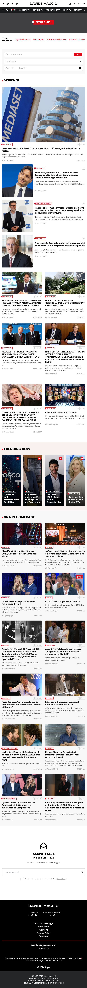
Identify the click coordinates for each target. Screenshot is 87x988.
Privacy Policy (61, 879)
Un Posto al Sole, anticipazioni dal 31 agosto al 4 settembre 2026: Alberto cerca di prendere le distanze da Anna (21, 756)
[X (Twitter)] (81, 144)
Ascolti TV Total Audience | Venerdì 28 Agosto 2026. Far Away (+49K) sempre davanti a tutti (63, 651)
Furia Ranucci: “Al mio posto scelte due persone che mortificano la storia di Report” (21, 704)
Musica (6, 547)
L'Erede (49, 698)
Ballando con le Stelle (56, 40)
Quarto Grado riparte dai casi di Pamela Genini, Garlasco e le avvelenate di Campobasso (18, 805)
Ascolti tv (24, 10)
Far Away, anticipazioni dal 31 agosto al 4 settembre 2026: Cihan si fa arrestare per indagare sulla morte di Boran (64, 806)
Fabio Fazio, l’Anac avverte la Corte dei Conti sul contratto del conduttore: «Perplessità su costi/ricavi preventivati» (59, 210)
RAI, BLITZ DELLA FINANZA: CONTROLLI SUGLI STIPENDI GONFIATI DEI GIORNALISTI (65, 303)
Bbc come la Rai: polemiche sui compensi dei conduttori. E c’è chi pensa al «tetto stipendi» (60, 244)
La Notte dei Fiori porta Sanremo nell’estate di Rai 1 (19, 602)
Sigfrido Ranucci (23, 40)
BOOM (49, 597)
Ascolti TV (7, 645)
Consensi (43, 936)
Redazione (43, 926)
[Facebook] (78, 144)
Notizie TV (38, 10)
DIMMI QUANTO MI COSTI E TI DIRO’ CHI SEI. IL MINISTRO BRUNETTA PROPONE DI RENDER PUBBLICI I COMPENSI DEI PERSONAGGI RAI (20, 416)
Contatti (43, 930)
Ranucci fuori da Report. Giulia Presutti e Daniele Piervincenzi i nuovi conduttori (62, 755)
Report (6, 698)
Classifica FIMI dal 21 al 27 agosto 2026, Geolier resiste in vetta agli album (19, 554)
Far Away (50, 799)
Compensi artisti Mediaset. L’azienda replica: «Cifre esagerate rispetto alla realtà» (41, 149)
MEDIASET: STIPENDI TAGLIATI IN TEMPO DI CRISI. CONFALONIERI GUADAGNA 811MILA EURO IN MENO (20, 354)
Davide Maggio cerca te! (43, 945)
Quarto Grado (9, 799)
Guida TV (66, 10)
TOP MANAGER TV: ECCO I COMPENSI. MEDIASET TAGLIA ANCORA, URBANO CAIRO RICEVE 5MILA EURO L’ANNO (22, 303)
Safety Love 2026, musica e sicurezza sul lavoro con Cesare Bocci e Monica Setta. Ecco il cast (65, 554)
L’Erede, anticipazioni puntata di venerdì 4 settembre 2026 (62, 703)
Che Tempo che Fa (43, 203)
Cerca (78, 54)
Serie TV (78, 10)
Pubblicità (44, 948)
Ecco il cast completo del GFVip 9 (62, 601)
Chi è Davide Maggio (43, 923)
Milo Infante (38, 40)
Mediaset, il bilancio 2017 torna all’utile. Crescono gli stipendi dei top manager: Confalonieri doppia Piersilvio (56, 175)
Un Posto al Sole (10, 748)
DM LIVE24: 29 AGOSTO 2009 (61, 412)
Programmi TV (53, 10)
